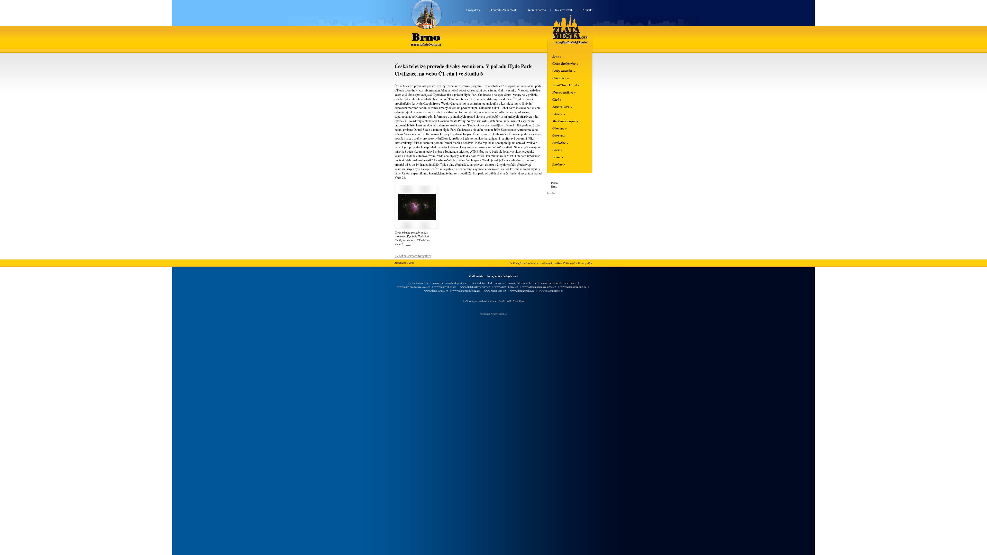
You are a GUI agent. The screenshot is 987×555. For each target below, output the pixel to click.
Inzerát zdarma (536, 10)
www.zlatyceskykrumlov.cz (488, 283)
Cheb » (557, 99)
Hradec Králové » (564, 92)
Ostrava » (558, 135)
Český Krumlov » (563, 70)
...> (408, 244)
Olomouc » (559, 128)
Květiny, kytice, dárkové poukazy (479, 301)
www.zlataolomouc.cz (573, 287)
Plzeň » (557, 149)
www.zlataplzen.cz (495, 290)
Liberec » (558, 114)
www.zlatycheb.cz (445, 287)
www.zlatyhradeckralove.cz (413, 287)
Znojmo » (558, 164)
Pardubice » (560, 142)
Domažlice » (560, 78)
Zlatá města (564, 35)
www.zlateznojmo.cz (551, 290)
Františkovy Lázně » (565, 85)
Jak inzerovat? (564, 10)
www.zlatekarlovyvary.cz (475, 287)
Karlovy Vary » (562, 106)
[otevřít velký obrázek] (417, 219)
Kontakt (587, 10)
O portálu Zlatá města (503, 10)
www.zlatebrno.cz (417, 283)
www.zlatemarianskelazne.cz (539, 287)
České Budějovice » (565, 63)
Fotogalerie (473, 10)
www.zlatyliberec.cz (506, 287)
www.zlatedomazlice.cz (522, 283)
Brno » (556, 56)
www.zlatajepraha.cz (522, 290)
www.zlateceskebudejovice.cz (450, 283)
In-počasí (551, 192)
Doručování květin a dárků (511, 301)
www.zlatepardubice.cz (466, 290)
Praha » (557, 157)
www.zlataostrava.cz (436, 290)
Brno (426, 34)
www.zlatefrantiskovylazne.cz (558, 283)
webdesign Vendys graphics (493, 314)
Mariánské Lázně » (565, 121)
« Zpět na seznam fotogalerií (413, 256)
